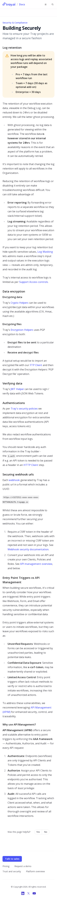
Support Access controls (33, 282)
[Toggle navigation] (46, 4)
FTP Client (36, 365)
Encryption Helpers (22, 330)
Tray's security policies (24, 408)
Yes (38, 831)
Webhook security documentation (28, 549)
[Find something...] (52, 4)
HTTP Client (30, 465)
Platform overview (35, 871)
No (45, 831)
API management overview (36, 564)
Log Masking (45, 251)
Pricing (6, 866)
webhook (14, 480)
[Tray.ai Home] (9, 4)
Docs (22, 4)
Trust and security (12, 871)
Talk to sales (12, 858)
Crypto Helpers (19, 302)
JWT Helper (17, 389)
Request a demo (22, 866)
